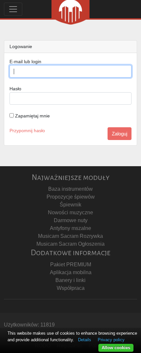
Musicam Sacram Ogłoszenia (70, 244)
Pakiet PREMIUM (70, 264)
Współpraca (71, 288)
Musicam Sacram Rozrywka (70, 236)
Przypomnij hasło (27, 130)
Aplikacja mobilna (70, 272)
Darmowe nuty (71, 220)
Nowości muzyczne (70, 212)
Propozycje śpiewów (71, 197)
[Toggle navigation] (13, 9)
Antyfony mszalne (70, 228)
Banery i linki (70, 280)
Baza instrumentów (70, 189)
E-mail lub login (25, 61)
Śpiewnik (70, 204)
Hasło (15, 88)
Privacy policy (111, 339)
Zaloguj (119, 133)
